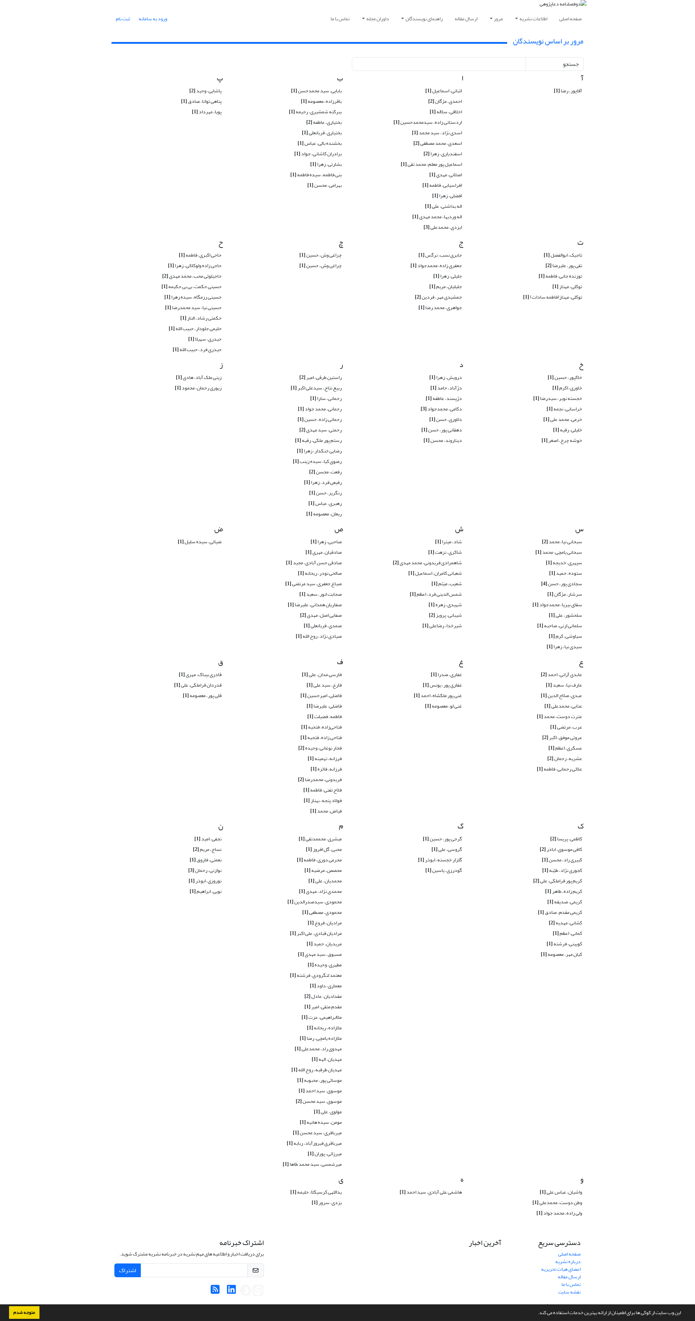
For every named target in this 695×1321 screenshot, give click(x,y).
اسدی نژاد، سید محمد (437, 133)
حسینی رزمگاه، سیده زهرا (193, 297)
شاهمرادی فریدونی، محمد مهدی (427, 562)
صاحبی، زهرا (326, 541)
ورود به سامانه (153, 19)
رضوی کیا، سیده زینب (317, 461)
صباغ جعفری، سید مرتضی (313, 583)
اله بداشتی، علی (443, 206)
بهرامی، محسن (324, 185)
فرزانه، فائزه (326, 769)
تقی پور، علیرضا (564, 265)
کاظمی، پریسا (566, 839)
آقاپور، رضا (568, 91)
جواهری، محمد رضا (440, 307)
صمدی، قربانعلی (323, 625)
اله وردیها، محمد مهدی (437, 216)
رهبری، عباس (325, 503)
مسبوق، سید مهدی (320, 954)
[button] (536, 1313)
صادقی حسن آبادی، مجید (314, 562)
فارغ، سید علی (324, 685)
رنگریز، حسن (325, 493)
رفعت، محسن (325, 472)
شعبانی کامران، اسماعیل (435, 573)
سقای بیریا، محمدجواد (557, 604)
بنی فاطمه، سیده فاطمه (316, 175)
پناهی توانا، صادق (201, 101)
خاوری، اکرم (567, 388)
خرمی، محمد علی (562, 419)
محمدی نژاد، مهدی (320, 891)
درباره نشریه (568, 1261)
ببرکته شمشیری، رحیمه (315, 112)
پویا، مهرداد (207, 112)
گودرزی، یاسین (443, 870)
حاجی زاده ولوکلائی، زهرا (195, 265)
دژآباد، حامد (446, 388)
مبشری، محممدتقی (320, 839)
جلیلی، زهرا (447, 276)
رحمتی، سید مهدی (320, 430)
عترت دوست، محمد (559, 716)
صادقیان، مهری (324, 552)
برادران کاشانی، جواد (318, 154)
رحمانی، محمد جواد (320, 409)
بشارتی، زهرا (326, 164)
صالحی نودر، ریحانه (320, 573)
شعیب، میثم (446, 583)
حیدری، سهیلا (205, 339)
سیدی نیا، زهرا (564, 646)
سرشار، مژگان (564, 594)
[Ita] (258, 1291)
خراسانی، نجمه (564, 409)
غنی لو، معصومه (443, 706)
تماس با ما (340, 19)
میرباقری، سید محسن (317, 1133)
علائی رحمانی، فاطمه (559, 769)
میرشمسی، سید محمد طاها (312, 1164)
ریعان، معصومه (324, 514)
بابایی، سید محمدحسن (316, 91)
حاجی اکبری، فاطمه (200, 255)
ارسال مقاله (466, 19)
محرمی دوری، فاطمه (319, 860)
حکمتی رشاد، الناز (201, 318)
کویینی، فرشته (564, 944)
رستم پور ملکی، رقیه (318, 440)
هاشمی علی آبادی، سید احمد (431, 1192)
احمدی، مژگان (445, 101)
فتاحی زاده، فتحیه (321, 737)
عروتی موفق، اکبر (562, 737)
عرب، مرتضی (566, 727)
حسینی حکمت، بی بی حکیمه (191, 286)
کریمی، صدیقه (564, 902)
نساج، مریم (207, 849)
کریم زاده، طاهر (563, 891)
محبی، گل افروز (324, 849)
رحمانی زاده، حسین (320, 419)
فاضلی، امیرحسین (321, 695)
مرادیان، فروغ (325, 923)
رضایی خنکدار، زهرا (319, 451)
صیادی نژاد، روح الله (319, 636)
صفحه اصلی (570, 19)
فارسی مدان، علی (322, 674)
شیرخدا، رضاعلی (442, 625)
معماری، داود (326, 986)
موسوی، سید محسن (319, 1101)
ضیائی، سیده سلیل (200, 541)
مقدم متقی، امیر (323, 1007)
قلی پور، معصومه (202, 695)
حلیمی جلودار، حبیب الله (195, 328)
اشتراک (127, 1270)
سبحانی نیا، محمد (562, 541)
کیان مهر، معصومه (561, 954)
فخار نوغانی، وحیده (320, 748)
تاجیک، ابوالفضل (563, 255)
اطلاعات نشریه (533, 19)
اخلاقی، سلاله (446, 112)
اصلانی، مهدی (445, 175)
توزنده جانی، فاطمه (560, 276)
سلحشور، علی (565, 615)
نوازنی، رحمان (205, 870)
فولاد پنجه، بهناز (323, 800)
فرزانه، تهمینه (325, 758)
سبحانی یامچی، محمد (558, 552)
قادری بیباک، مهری (200, 674)
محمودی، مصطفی (322, 912)
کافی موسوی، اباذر (561, 849)
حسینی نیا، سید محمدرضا (193, 307)
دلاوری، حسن (445, 419)
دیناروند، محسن (443, 440)
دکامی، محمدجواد (441, 409)
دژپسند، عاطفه (444, 398)
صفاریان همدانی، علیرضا (315, 604)
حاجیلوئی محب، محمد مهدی (192, 276)
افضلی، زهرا (447, 196)
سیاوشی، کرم (565, 636)
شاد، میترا (448, 541)
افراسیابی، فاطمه (442, 185)
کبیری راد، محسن (562, 860)
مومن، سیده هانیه (321, 1122)
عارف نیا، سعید (564, 685)
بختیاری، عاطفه (324, 122)
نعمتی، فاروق (206, 860)
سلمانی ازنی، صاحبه (559, 625)
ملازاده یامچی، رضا (321, 1038)
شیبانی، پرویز (445, 615)
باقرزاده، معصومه (321, 101)
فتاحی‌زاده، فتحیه (321, 727)
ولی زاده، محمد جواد (559, 1213)
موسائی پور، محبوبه (319, 1080)
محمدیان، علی (325, 881)
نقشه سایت (569, 1292)
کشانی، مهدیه (565, 923)
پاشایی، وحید (205, 91)
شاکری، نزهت (445, 552)
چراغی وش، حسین (320, 255)
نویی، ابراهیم (206, 891)
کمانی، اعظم (567, 933)
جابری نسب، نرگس (440, 255)
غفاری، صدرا (446, 674)
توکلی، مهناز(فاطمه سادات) (552, 297)
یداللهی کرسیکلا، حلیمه (316, 1192)
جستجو (571, 64)
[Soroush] (246, 1291)
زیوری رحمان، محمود (198, 388)
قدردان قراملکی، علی (198, 685)
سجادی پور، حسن (561, 583)
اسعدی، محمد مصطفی (437, 143)
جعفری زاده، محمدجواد (436, 265)
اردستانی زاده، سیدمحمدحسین (427, 122)
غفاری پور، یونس (442, 685)
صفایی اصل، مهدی (321, 615)
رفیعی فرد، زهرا (323, 482)
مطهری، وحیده (325, 965)
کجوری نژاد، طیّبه (562, 870)
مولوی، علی (328, 1112)
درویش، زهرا (445, 377)
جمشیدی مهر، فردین (438, 297)
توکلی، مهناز (567, 286)
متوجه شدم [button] (24, 1312)
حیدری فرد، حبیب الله (197, 349)
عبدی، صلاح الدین (561, 695)
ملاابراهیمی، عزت (322, 1017)
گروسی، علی (446, 849)
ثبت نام (123, 19)
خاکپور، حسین (565, 377)
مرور (498, 19)
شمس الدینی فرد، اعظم (436, 594)
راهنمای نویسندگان (424, 19)
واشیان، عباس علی (561, 1192)
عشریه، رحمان (564, 758)
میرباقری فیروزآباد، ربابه (314, 1143)
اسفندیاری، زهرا (443, 154)
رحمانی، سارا (326, 398)
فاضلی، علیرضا (324, 706)
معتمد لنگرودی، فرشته (316, 975)
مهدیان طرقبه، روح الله (316, 1070)
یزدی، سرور (327, 1202)
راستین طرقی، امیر (320, 377)
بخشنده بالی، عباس (320, 143)
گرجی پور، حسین (442, 839)
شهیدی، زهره (445, 604)
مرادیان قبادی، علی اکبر (316, 933)
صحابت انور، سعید (320, 594)
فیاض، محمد (326, 811)
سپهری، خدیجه (564, 562)
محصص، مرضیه (323, 870)
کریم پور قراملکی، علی (557, 881)
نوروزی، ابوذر (205, 881)
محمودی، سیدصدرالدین (314, 902)
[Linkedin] (231, 1291)
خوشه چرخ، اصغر (562, 440)
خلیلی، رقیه (567, 430)
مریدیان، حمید (324, 944)
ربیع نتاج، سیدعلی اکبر (316, 388)
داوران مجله (377, 19)
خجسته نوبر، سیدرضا (557, 398)
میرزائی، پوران (325, 1153)
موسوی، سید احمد (320, 1091)
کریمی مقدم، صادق (560, 912)
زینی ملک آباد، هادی (199, 377)
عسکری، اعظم (565, 748)
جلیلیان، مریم (445, 286)
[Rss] (215, 1291)
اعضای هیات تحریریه (561, 1269)
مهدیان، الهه (327, 1059)
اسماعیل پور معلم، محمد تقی (431, 164)
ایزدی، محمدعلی (443, 227)
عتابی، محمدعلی (563, 706)
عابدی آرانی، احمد (561, 674)
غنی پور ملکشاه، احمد (438, 695)
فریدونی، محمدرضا (320, 779)
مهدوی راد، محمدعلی (318, 1049)
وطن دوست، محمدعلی (557, 1202)
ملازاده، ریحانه (324, 1028)
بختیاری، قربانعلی (322, 133)
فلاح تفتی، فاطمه (322, 790)
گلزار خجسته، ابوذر (440, 860)
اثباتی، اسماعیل (443, 91)
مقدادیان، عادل (323, 996)
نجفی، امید (208, 839)
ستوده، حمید (565, 573)
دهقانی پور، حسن (441, 430)
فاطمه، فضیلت (324, 716)
